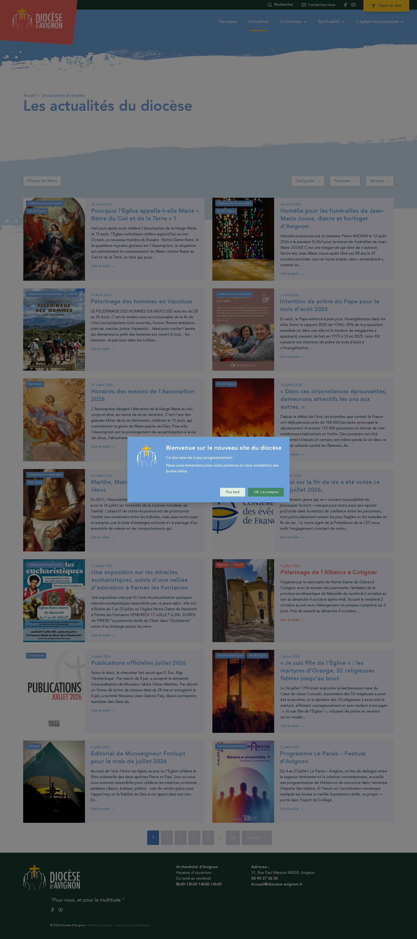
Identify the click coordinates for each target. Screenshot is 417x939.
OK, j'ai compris (266, 492)
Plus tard (232, 492)
